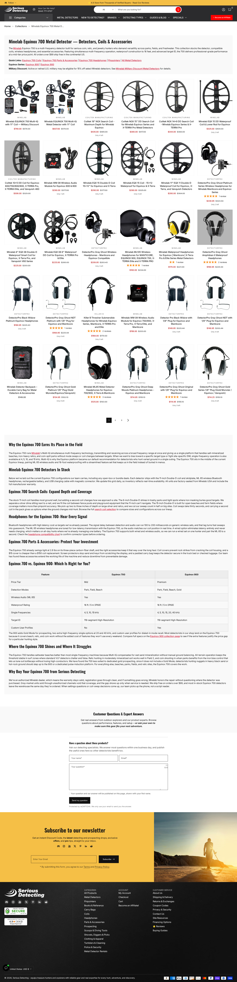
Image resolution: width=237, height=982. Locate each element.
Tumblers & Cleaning (94, 943)
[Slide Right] (160, 3)
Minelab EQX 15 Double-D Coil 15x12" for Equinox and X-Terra (99, 184)
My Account (125, 893)
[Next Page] (128, 420)
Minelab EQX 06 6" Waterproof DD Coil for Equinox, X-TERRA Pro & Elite (60, 255)
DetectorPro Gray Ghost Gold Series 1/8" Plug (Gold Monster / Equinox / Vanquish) (215, 389)
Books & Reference (94, 905)
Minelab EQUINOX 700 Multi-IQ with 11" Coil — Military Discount (22, 123)
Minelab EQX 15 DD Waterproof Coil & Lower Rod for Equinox (215, 123)
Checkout (123, 897)
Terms (87, 866)
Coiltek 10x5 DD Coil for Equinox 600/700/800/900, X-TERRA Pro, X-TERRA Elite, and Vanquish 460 (22, 185)
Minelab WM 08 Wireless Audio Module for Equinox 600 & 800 (60, 184)
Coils (86, 913)
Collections (21, 26)
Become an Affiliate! (129, 905)
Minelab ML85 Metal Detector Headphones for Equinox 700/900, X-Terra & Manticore (99, 389)
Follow (11, 3)
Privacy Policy (102, 866)
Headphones (90, 918)
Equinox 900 (47, 64)
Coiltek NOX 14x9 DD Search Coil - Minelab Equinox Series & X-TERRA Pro (176, 124)
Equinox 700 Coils (31, 60)
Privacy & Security (162, 909)
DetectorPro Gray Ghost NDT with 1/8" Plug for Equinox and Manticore (215, 320)
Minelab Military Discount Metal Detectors (138, 68)
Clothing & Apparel (93, 938)
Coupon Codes (160, 905)
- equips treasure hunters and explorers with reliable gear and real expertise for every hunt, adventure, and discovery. (82, 978)
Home (7, 26)
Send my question (80, 800)
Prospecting (90, 926)
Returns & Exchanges (163, 901)
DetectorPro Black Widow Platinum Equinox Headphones (22, 319)
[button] (178, 9)
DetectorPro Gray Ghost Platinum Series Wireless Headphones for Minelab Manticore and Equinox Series (215, 187)
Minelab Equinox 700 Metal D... (47, 26)
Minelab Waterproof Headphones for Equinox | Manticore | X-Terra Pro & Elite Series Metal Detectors (176, 255)
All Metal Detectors (132, 60)
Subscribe (107, 859)
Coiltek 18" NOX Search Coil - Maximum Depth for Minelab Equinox (99, 124)
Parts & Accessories (94, 922)
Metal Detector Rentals (95, 951)
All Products (90, 893)
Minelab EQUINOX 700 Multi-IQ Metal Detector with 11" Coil (60, 123)
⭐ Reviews (159, 926)
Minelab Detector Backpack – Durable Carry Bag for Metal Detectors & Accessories (22, 389)
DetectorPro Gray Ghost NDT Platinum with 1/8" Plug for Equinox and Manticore (61, 320)
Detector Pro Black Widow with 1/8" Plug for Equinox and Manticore (176, 320)
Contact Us (158, 913)
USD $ (19, 969)
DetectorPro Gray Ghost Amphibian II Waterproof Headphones (215, 255)
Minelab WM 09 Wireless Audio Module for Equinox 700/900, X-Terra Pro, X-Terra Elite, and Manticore (138, 322)
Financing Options (162, 922)
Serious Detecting (21, 978)
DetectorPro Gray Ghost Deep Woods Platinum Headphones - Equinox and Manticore (138, 389)
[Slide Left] (77, 3)
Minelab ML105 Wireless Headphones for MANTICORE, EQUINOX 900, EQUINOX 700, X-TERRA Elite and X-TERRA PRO (138, 257)
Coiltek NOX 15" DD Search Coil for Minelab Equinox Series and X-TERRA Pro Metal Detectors (137, 124)
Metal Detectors (92, 897)
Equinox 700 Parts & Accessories (60, 60)
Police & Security (92, 947)
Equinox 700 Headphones (92, 60)
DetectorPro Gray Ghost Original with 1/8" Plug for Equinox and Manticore (176, 389)
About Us (157, 893)
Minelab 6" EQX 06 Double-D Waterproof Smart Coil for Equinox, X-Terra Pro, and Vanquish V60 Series (22, 257)
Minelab (17, 48)
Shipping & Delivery (163, 897)
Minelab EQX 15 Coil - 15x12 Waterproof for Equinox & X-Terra (138, 184)
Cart (121, 901)
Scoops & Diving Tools (95, 930)
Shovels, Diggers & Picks (96, 934)
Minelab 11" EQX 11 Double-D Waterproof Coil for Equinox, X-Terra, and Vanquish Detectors (176, 185)
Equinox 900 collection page (165, 636)
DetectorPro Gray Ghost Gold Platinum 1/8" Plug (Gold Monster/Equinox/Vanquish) (60, 389)
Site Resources (160, 918)
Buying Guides (160, 930)
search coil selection (105, 509)
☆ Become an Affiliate (221, 17)
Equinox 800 (32, 64)
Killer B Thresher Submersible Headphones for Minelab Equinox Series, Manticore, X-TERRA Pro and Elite (99, 322)
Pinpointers (114, 60)
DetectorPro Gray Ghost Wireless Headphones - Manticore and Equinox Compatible (99, 255)
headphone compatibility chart (44, 534)
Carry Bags (90, 909)
